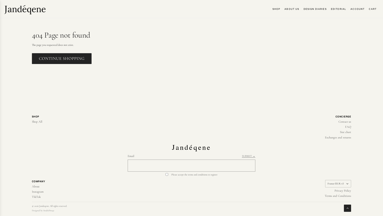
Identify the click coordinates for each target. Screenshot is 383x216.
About (35, 186)
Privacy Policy (343, 190)
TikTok (36, 197)
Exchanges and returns (338, 137)
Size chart (345, 132)
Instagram (37, 191)
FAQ (348, 127)
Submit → (248, 156)
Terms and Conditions (338, 196)
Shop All (37, 121)
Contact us (345, 121)
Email (131, 156)
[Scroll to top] (347, 208)
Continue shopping (62, 58)
